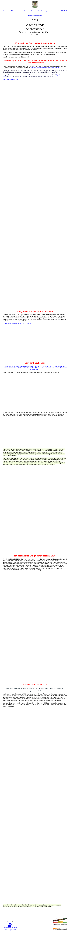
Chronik (40, 11)
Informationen (23, 11)
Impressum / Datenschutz (35, 15)
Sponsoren (48, 11)
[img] (35, 4)
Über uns (13, 11)
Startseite (5, 11)
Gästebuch (64, 11)
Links (56, 11)
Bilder (32, 11)
